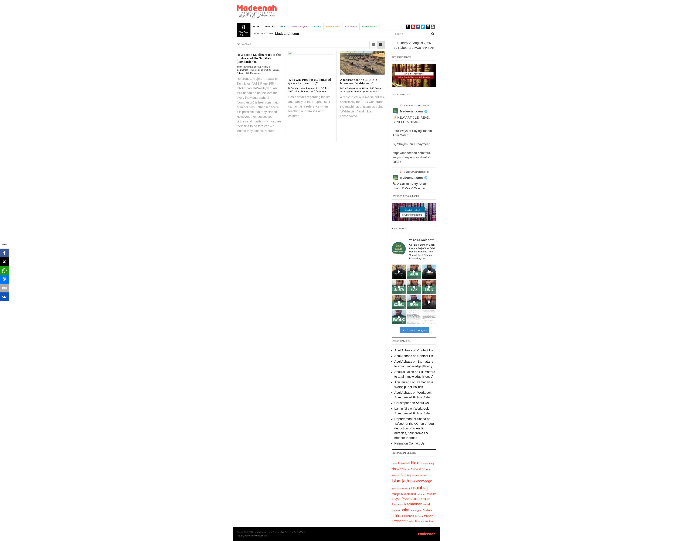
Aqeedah (403, 463)
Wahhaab (429, 521)
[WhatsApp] (4, 270)
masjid (396, 494)
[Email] (4, 288)
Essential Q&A (299, 27)
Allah (394, 463)
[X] (4, 261)
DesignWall (299, 532)
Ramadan (397, 504)
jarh (405, 481)
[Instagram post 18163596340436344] (429, 302)
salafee (396, 510)
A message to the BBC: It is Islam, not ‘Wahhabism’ (358, 81)
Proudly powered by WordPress (252, 536)
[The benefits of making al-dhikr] (399, 287)
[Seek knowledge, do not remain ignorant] (399, 302)
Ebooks (316, 27)
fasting (420, 469)
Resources (351, 27)
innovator (422, 475)
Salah (427, 510)
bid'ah (416, 463)
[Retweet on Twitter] (401, 105)
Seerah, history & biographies (305, 88)
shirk (395, 516)
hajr (409, 475)
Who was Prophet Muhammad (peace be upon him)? (309, 81)
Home (256, 27)
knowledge (424, 481)
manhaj (419, 487)
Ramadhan (413, 504)
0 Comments (254, 73)
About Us (270, 27)
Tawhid (410, 521)
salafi (405, 510)
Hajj (402, 475)
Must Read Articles (243, 30)
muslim (431, 494)
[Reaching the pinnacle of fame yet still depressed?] (429, 272)
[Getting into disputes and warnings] (399, 272)
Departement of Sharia (410, 419)
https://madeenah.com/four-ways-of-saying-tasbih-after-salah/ (412, 157)
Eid (412, 469)
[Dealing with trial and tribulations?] (414, 287)
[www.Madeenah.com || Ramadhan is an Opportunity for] (429, 317)
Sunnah (409, 515)
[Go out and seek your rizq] (414, 272)
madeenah (396, 489)
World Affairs (362, 88)
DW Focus (285, 532)
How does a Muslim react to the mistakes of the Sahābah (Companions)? (259, 58)
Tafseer (419, 516)
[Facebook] (4, 253)
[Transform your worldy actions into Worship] (414, 302)
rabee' (426, 499)
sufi (401, 516)
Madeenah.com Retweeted (417, 105)
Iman (414, 475)
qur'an (418, 498)
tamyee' (429, 515)
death (407, 469)
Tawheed (399, 521)
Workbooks (333, 27)
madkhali (406, 488)
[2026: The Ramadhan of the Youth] (414, 317)
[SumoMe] (4, 296)
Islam (396, 481)
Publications (369, 27)
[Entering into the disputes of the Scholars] (399, 317)
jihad (412, 481)
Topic (283, 27)
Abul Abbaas (303, 91)
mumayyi (421, 494)
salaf (426, 504)
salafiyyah (416, 510)
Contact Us (425, 350)
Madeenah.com (411, 111)
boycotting (428, 463)
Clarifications (348, 88)
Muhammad (408, 493)
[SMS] (4, 279)
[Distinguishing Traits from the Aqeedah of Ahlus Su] (429, 287)
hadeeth (395, 476)
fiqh (428, 469)
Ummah (419, 521)
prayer (396, 498)
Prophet (407, 498)
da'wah (398, 469)
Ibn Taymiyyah (246, 67)
